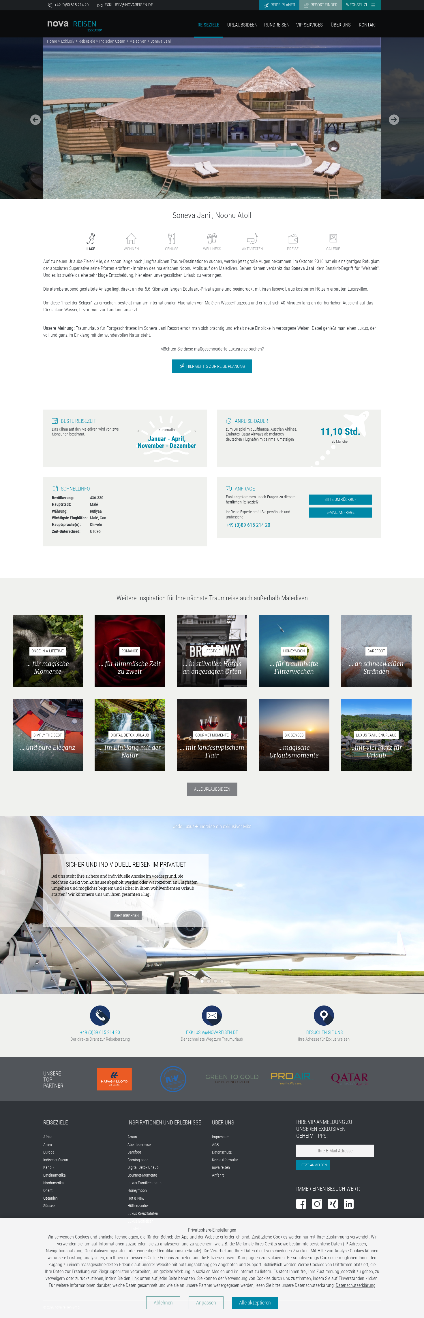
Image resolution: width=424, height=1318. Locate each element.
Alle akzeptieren (255, 1303)
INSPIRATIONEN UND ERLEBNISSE (164, 1122)
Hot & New (135, 1198)
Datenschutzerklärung (356, 1285)
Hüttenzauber (138, 1205)
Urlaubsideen (242, 25)
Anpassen (206, 1303)
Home (52, 41)
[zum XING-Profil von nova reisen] (333, 1204)
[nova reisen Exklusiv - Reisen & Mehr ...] (75, 23)
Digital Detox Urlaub (143, 1167)
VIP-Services (309, 25)
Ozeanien (50, 1198)
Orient (47, 1190)
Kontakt (368, 25)
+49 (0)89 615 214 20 (71, 4)
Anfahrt (218, 1175)
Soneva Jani (161, 41)
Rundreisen (276, 25)
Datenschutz (222, 1152)
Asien (47, 1144)
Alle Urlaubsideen (212, 789)
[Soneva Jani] (212, 118)
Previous (138, 431)
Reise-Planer (282, 4)
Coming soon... (139, 1160)
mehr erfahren (127, 894)
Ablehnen (163, 1303)
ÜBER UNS (223, 1122)
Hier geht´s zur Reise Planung (215, 366)
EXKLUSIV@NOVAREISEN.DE (212, 1032)
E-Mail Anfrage (340, 512)
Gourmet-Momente (142, 1175)
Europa (49, 1152)
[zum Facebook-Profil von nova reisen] (301, 1204)
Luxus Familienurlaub (144, 1183)
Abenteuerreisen (140, 1144)
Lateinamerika (54, 1175)
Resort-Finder (323, 4)
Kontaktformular (225, 1160)
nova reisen (221, 1167)
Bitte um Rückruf (340, 499)
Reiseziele (208, 25)
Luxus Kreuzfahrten (142, 1213)
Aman (132, 1137)
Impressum (221, 1137)
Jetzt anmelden (313, 1165)
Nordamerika (53, 1183)
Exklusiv (67, 41)
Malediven (138, 41)
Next (195, 431)
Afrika (47, 1137)
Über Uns (341, 25)
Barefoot (134, 1152)
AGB (215, 1144)
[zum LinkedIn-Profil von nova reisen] (349, 1204)
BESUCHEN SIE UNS (324, 1032)
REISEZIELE (55, 1122)
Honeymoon (137, 1190)
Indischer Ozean (112, 41)
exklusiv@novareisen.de (129, 4)
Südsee (49, 1205)
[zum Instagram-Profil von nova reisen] (317, 1204)
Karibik (48, 1167)
